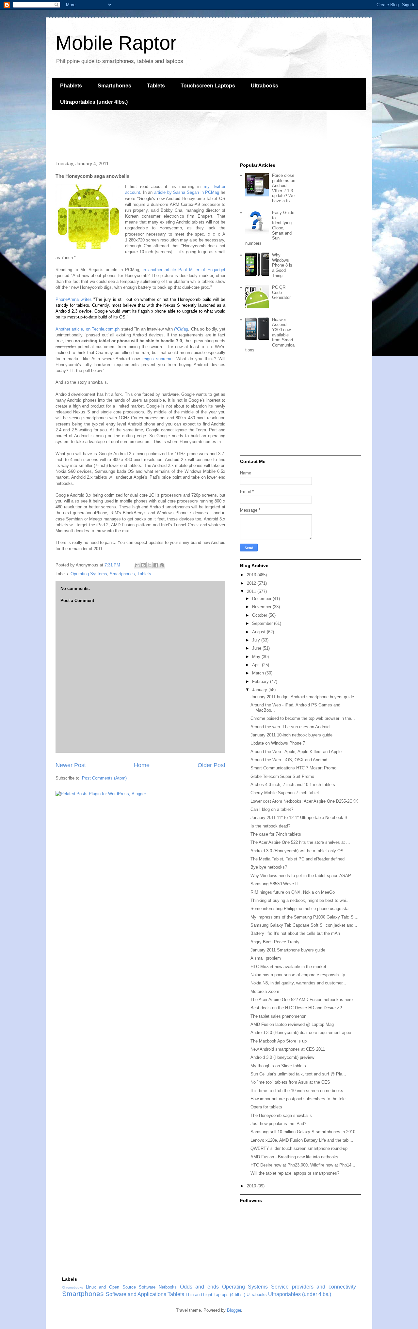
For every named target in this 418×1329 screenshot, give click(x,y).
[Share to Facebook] (156, 565)
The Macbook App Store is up (278, 1041)
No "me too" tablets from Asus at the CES (290, 1082)
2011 (252, 591)
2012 (252, 583)
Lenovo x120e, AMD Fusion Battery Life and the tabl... (301, 1140)
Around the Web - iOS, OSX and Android (288, 759)
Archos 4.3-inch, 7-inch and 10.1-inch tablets (292, 784)
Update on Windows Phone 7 (277, 743)
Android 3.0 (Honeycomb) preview (282, 1057)
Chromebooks (72, 1287)
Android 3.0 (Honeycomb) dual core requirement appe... (302, 1032)
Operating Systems (89, 573)
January (260, 689)
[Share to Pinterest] (162, 565)
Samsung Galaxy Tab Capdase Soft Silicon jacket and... (303, 925)
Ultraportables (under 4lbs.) (94, 102)
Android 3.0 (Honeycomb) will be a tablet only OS (297, 850)
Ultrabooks (264, 85)
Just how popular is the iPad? (278, 1123)
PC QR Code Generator (281, 292)
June (257, 648)
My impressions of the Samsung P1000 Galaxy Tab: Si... (304, 917)
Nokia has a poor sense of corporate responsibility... (299, 974)
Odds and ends (199, 1287)
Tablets (156, 85)
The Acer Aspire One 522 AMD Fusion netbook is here (301, 999)
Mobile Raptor (116, 43)
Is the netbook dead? (270, 826)
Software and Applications (136, 1294)
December (262, 598)
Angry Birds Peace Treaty (274, 941)
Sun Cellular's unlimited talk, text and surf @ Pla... (298, 1074)
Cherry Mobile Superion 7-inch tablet (284, 792)
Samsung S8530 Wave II (274, 883)
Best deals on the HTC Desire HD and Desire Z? (296, 1007)
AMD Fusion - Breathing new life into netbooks (294, 1156)
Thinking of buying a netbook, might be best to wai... (300, 900)
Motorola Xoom (264, 991)
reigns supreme (157, 358)
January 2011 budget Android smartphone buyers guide (302, 696)
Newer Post (71, 765)
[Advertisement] (171, 134)
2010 (252, 1185)
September (263, 623)
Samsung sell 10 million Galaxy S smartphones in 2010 (302, 1131)
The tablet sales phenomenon (278, 1016)
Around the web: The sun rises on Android (290, 726)
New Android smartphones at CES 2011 (287, 1049)
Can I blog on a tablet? (271, 809)
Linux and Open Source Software (121, 1287)
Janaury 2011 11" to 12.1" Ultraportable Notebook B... (300, 817)
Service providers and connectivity (313, 1287)
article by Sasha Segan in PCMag (186, 192)
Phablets (71, 85)
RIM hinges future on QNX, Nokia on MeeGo (292, 892)
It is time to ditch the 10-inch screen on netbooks (296, 1090)
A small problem (265, 958)
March (258, 673)
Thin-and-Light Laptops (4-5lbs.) (215, 1294)
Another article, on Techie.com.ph (88, 329)
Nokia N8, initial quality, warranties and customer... (298, 983)
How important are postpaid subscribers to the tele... (299, 1098)
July (256, 640)
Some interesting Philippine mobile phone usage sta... (301, 908)
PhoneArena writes (74, 299)
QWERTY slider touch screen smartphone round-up (298, 1148)
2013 (252, 574)
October (260, 615)
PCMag (181, 329)
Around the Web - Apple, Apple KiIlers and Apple (296, 751)
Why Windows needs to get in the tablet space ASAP (300, 875)
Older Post (211, 765)
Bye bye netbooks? (268, 867)
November (262, 606)
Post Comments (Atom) (104, 778)
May (257, 656)
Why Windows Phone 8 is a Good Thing (282, 265)
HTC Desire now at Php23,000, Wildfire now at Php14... (302, 1165)
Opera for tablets (266, 1107)
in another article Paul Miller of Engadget (184, 269)
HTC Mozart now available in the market (288, 966)
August (259, 631)
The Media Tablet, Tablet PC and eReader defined (297, 859)
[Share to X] (149, 565)
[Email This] (137, 565)
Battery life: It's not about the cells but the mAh (295, 933)
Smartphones (114, 85)
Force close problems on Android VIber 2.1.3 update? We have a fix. (283, 188)
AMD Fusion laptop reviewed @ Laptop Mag (292, 1024)
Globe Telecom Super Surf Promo (282, 776)
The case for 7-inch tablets (275, 834)
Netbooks (168, 1287)
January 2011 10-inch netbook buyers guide (291, 735)
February (261, 681)
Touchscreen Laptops (208, 85)
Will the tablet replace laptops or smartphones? (294, 1173)
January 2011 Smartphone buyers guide (287, 950)
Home (142, 765)
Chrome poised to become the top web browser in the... (302, 718)
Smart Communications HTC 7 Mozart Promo (293, 767)
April (257, 664)
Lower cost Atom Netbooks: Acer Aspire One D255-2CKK (304, 801)
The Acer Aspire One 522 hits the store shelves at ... (300, 842)
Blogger (234, 1310)
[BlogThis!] (143, 565)
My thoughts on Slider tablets (278, 1065)
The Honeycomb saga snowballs (281, 1115)
